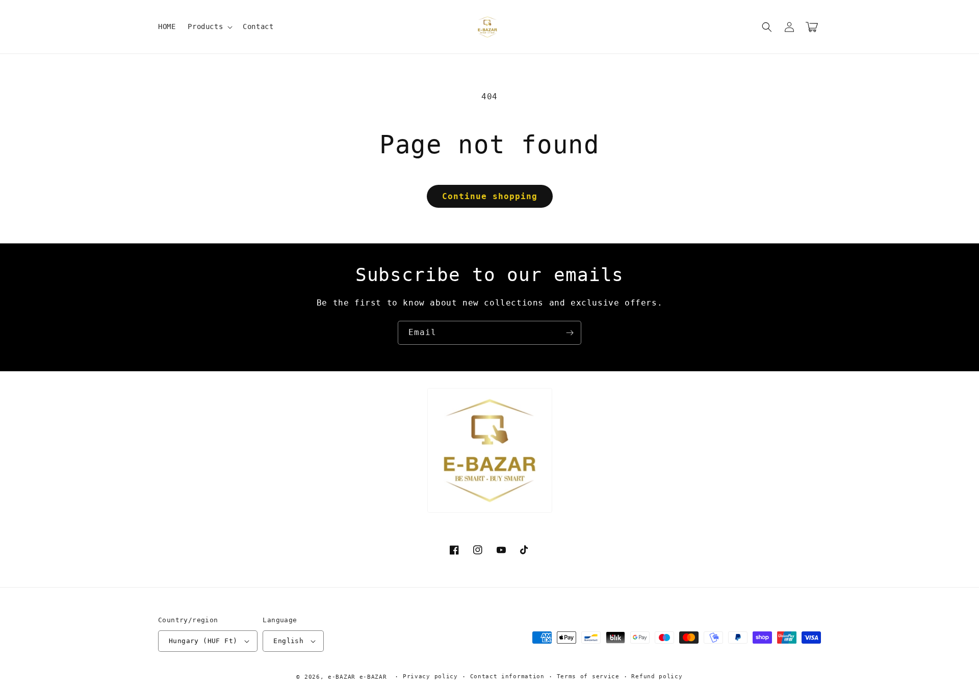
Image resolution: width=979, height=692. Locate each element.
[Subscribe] (569, 333)
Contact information (507, 676)
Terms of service (588, 676)
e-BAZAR (341, 677)
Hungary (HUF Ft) (203, 641)
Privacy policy (430, 676)
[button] (209, 26)
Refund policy (656, 676)
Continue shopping (489, 196)
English (288, 641)
